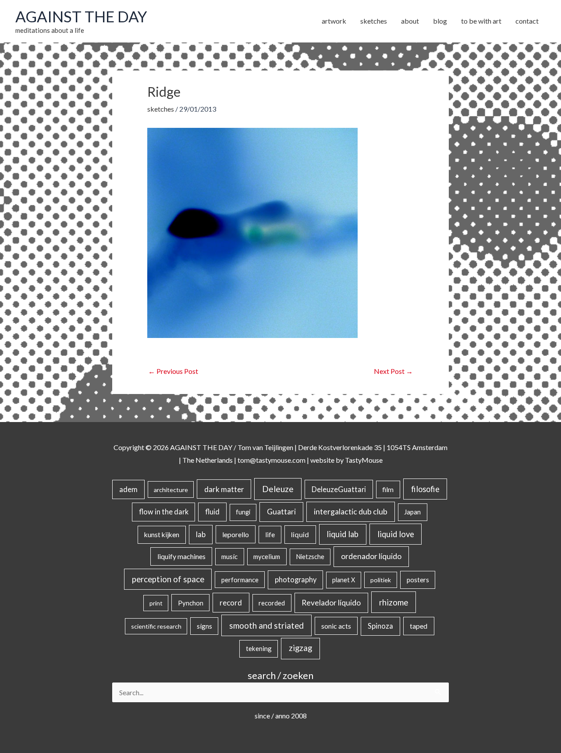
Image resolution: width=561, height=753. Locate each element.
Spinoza (380, 626)
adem (128, 489)
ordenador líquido (371, 556)
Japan (412, 512)
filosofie (425, 489)
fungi (243, 512)
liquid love (395, 534)
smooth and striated (266, 625)
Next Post (393, 371)
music (229, 556)
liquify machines (181, 556)
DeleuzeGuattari (339, 489)
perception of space (168, 579)
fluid (212, 511)
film (388, 489)
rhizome (393, 602)
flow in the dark (163, 511)
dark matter (224, 489)
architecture (171, 489)
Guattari (281, 511)
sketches (160, 109)
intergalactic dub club (350, 511)
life (270, 534)
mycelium (266, 556)
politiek (380, 580)
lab (201, 534)
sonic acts (336, 626)
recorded (272, 603)
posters (418, 580)
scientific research (156, 626)
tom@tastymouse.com (271, 460)
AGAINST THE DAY (81, 16)
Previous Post (173, 371)
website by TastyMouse (346, 460)
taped (418, 626)
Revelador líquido (331, 602)
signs (204, 626)
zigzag (300, 648)
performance (240, 580)
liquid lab (343, 534)
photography (295, 579)
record (231, 602)
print (156, 603)
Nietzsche (310, 556)
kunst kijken (161, 534)
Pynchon (190, 603)
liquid (300, 534)
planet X (343, 580)
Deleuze (278, 489)
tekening (259, 648)
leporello (235, 534)
